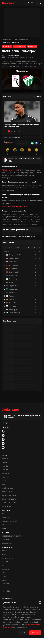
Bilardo (4, 580)
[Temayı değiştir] (38, 3)
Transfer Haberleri (9, 503)
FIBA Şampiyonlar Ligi (19, 46)
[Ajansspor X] (3, 435)
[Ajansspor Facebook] (3, 431)
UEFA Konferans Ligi (9, 495)
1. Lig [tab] (10, 247)
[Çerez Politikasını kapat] (39, 602)
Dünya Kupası (6, 506)
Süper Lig (5, 459)
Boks (3, 565)
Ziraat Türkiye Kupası (9, 499)
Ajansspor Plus (32, 46)
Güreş (4, 554)
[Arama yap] (27, 3)
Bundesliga (6, 473)
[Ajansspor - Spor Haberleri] (8, 3)
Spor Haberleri (6, 40)
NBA (3, 514)
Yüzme (4, 576)
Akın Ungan (15, 55)
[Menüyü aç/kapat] (32, 3)
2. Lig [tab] (17, 247)
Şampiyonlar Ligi (7, 488)
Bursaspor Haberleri (21, 40)
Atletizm (5, 562)
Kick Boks (5, 569)
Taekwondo (6, 591)
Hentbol (5, 551)
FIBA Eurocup (6, 525)
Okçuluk (5, 587)
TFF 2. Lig (5, 466)
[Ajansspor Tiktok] (3, 443)
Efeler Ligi (5, 540)
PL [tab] (23, 247)
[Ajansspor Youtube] (3, 447)
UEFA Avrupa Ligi (7, 492)
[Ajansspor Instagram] (3, 439)
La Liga (4, 481)
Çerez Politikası (7, 599)
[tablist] (22, 247)
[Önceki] (5, 131)
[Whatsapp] (32, 143)
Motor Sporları (7, 558)
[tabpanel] (22, 282)
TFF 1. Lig (4, 462)
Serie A (4, 484)
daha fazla (36, 97)
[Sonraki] (38, 131)
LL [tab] (28, 247)
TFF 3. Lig (5, 470)
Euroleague (6, 518)
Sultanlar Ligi (7, 543)
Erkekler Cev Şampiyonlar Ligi (12, 536)
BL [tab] (39, 247)
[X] (40, 143)
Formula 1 (5, 584)
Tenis (3, 573)
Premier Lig (5, 477)
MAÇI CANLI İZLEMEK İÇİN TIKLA (14, 206)
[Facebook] (36, 143)
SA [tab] (34, 247)
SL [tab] (4, 247)
